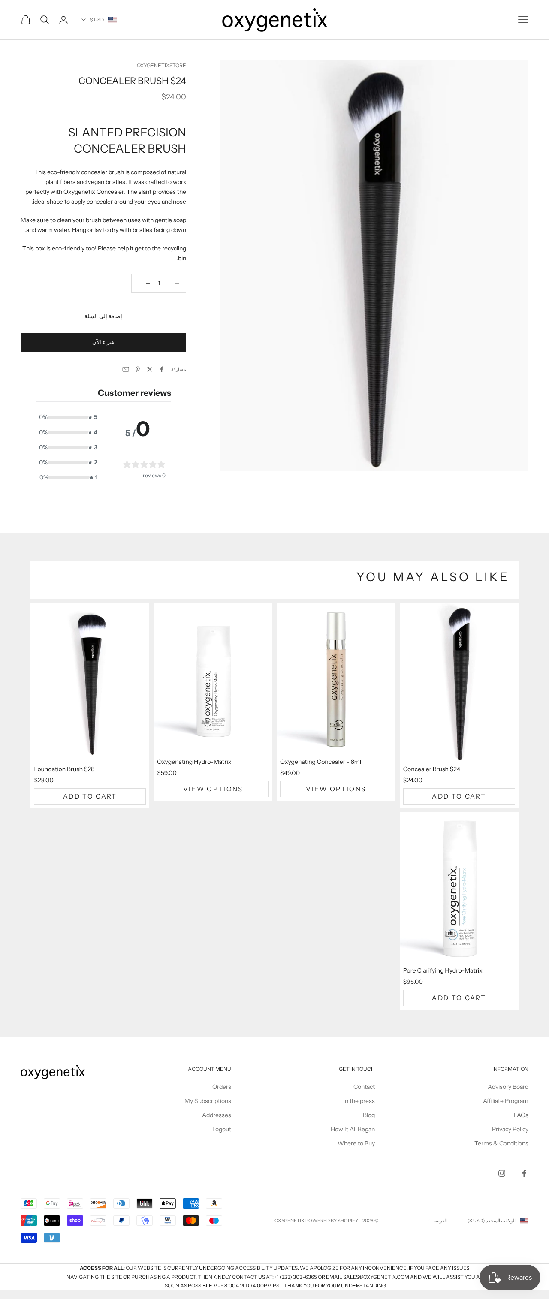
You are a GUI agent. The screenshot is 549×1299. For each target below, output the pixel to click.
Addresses (216, 1115)
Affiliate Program (505, 1101)
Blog (369, 1115)
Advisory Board (508, 1087)
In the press (359, 1101)
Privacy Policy (510, 1129)
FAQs (521, 1115)
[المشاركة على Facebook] (161, 369)
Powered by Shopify (331, 1221)
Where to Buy (356, 1143)
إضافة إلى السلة (103, 316)
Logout (221, 1129)
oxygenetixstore (161, 65)
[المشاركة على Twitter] (149, 369)
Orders (221, 1087)
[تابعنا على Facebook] (524, 1173)
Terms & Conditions (501, 1143)
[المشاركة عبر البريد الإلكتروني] (125, 369)
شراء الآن (103, 341)
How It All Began (353, 1129)
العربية (440, 1221)
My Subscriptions (207, 1101)
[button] (67, 417)
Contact (364, 1087)
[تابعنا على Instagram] (502, 1173)
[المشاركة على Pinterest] (137, 369)
